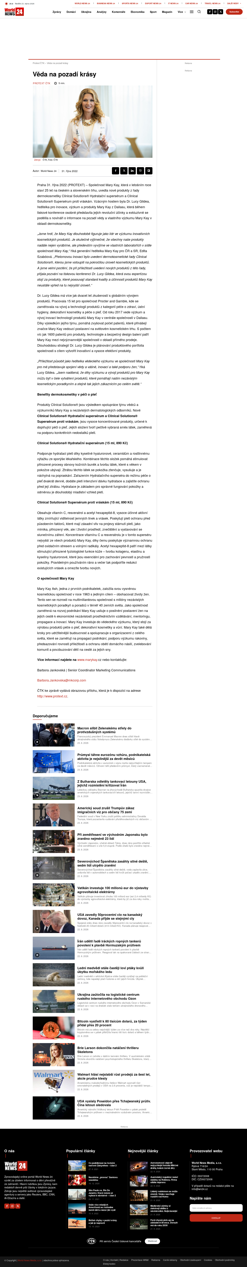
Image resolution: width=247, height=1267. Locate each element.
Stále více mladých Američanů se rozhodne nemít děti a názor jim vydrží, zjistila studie (103, 1208)
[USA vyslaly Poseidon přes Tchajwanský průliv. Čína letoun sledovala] (54, 1107)
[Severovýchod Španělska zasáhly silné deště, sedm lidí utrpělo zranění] (54, 868)
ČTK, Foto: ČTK (50, 159)
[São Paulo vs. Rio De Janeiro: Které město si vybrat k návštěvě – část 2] (77, 1194)
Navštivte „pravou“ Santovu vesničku (103, 1178)
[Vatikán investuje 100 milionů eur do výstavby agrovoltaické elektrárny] (54, 894)
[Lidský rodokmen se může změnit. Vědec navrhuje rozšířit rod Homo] (139, 1195)
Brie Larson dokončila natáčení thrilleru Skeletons (108, 1049)
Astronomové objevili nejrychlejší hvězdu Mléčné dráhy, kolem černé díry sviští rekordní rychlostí (164, 1166)
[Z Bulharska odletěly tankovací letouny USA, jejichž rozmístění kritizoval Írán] (54, 788)
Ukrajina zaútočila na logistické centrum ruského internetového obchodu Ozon (108, 996)
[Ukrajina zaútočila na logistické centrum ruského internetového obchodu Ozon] (54, 1001)
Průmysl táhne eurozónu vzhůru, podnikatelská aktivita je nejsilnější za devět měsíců (113, 756)
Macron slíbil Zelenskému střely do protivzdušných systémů (104, 730)
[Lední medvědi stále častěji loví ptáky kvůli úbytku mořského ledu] (54, 974)
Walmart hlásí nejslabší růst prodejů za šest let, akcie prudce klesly (113, 1076)
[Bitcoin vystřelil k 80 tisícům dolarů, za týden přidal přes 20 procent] (54, 1028)
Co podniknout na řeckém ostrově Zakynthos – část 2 (103, 1164)
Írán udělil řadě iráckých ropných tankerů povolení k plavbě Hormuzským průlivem (109, 943)
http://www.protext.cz (52, 696)
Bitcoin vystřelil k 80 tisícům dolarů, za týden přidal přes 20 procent (112, 1023)
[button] (199, 11)
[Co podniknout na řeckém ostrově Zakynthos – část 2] (77, 1165)
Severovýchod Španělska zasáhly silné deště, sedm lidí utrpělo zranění (112, 863)
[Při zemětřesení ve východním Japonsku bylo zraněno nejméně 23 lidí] (54, 841)
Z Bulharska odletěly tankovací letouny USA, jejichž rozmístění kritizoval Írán (111, 783)
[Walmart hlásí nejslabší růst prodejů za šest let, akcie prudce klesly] (54, 1081)
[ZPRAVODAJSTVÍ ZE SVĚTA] (9, 11)
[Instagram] (215, 11)
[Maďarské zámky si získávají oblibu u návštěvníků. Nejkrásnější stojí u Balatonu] (139, 1209)
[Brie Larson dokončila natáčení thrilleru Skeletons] (54, 1054)
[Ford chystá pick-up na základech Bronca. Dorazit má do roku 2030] (139, 1224)
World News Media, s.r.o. (30, 1260)
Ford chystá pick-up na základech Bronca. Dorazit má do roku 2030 (164, 1222)
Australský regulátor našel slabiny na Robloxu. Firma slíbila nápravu (164, 1179)
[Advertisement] (188, 127)
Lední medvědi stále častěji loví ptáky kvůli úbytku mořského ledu (110, 970)
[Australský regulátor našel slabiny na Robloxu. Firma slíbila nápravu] (139, 1181)
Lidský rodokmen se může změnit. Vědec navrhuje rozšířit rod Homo (164, 1194)
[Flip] (148, 170)
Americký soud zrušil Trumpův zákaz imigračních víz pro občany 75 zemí (105, 810)
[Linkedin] (132, 170)
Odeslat (216, 1217)
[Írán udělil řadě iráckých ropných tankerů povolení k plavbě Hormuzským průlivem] (54, 948)
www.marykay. (87, 659)
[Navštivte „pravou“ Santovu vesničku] (77, 1180)
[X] (220, 11)
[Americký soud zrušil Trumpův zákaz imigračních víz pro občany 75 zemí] (54, 814)
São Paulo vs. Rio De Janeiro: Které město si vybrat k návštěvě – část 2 (102, 1193)
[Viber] (140, 170)
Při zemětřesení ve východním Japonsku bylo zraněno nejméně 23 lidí (112, 836)
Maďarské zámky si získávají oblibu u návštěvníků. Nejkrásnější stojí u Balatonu (163, 1209)
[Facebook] (209, 11)
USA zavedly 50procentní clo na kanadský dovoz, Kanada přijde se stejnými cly (109, 916)
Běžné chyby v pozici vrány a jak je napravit (103, 1221)
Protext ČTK (38, 63)
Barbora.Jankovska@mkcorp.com (61, 680)
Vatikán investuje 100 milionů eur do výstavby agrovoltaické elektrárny (112, 890)
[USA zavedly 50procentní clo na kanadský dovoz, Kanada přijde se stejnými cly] (54, 921)
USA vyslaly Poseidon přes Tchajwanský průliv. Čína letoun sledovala (114, 1103)
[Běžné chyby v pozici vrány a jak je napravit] (77, 1223)
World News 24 (48, 171)
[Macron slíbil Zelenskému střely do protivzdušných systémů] (54, 734)
